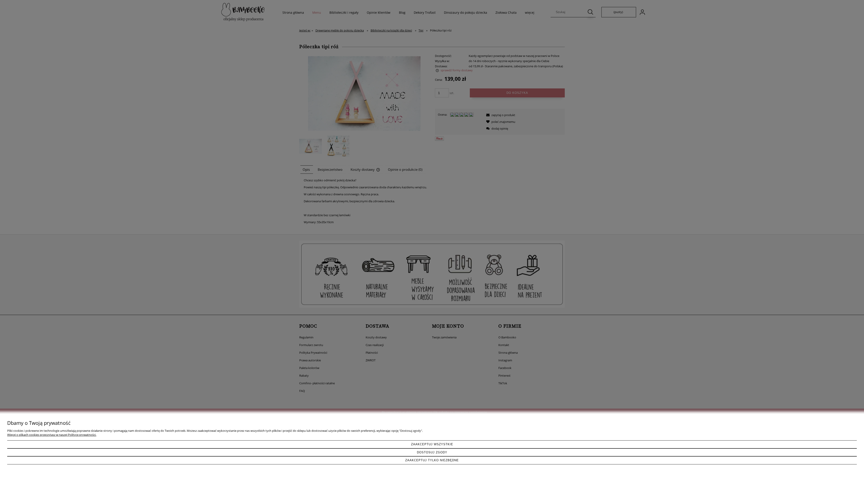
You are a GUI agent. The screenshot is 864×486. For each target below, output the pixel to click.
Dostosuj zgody (432, 452)
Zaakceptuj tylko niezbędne (432, 460)
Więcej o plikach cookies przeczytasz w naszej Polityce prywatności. (51, 435)
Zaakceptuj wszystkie (432, 444)
